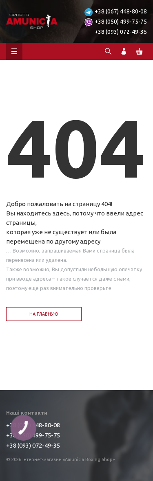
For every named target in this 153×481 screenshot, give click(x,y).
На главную (43, 314)
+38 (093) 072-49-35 (121, 32)
